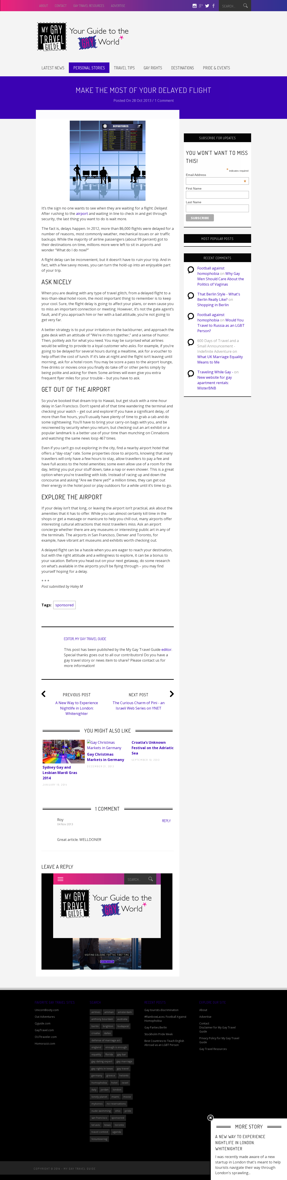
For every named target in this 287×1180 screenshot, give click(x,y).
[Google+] (201, 6)
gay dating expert (101, 1061)
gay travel (123, 1068)
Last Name (193, 202)
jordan (105, 1089)
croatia (95, 1033)
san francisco (99, 1117)
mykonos (96, 1103)
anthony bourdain (102, 1019)
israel (125, 1082)
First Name (194, 188)
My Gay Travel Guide (80, 1168)
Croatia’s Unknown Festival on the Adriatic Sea (153, 748)
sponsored (64, 605)
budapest (123, 1026)
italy (93, 1089)
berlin (95, 1026)
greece (111, 1075)
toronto (119, 1125)
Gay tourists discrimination (161, 1010)
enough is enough (116, 1047)
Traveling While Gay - (215, 372)
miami (115, 1096)
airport (82, 213)
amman (109, 1012)
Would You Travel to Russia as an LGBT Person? (221, 325)
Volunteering (99, 1139)
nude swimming (101, 1110)
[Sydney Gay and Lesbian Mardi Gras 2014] (64, 751)
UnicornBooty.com (47, 1010)
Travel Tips (124, 67)
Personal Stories (89, 67)
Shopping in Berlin (213, 304)
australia (122, 1019)
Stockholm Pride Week (158, 1034)
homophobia (99, 1082)
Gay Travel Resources (88, 6)
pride (128, 1110)
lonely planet (99, 1096)
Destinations (182, 67)
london (117, 1089)
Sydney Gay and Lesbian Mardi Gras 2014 (60, 772)
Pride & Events (216, 67)
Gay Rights (153, 67)
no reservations (116, 1103)
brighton (108, 1026)
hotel (114, 1082)
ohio (117, 1110)
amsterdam (125, 1012)
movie (127, 1096)
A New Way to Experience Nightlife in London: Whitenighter (76, 708)
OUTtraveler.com (46, 1037)
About (43, 6)
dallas (107, 1033)
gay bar (121, 1054)
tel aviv (95, 1125)
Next (45, 755)
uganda (116, 1131)
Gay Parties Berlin (155, 1027)
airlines (95, 1012)
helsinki (123, 1075)
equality (96, 1054)
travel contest (99, 1131)
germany (96, 1075)
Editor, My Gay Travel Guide (85, 639)
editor (166, 649)
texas (107, 1125)
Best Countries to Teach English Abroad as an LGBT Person (164, 1043)
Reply (166, 821)
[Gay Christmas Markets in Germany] (108, 745)
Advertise (118, 6)
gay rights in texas (102, 1068)
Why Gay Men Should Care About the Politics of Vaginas (220, 279)
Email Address (216, 175)
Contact (61, 6)
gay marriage (124, 1061)
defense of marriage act (105, 1040)
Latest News (52, 67)
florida (109, 1054)
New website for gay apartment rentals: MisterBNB (214, 383)
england (96, 1047)
